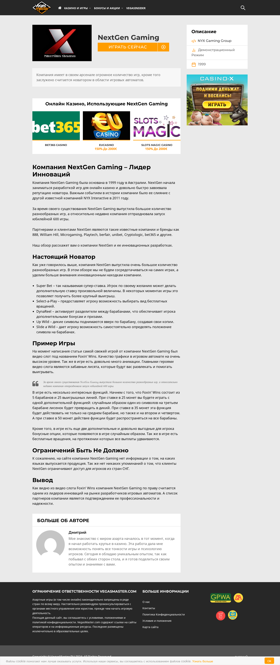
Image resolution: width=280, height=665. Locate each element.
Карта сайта (150, 627)
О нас (146, 602)
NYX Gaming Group (214, 41)
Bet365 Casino (56, 145)
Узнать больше (202, 661)
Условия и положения (156, 621)
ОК (269, 660)
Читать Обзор (56, 129)
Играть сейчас (128, 46)
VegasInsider (136, 8)
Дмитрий (77, 532)
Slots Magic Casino (156, 145)
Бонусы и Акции (107, 8)
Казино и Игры (76, 8)
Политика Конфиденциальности (163, 614)
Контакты (148, 608)
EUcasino (106, 145)
